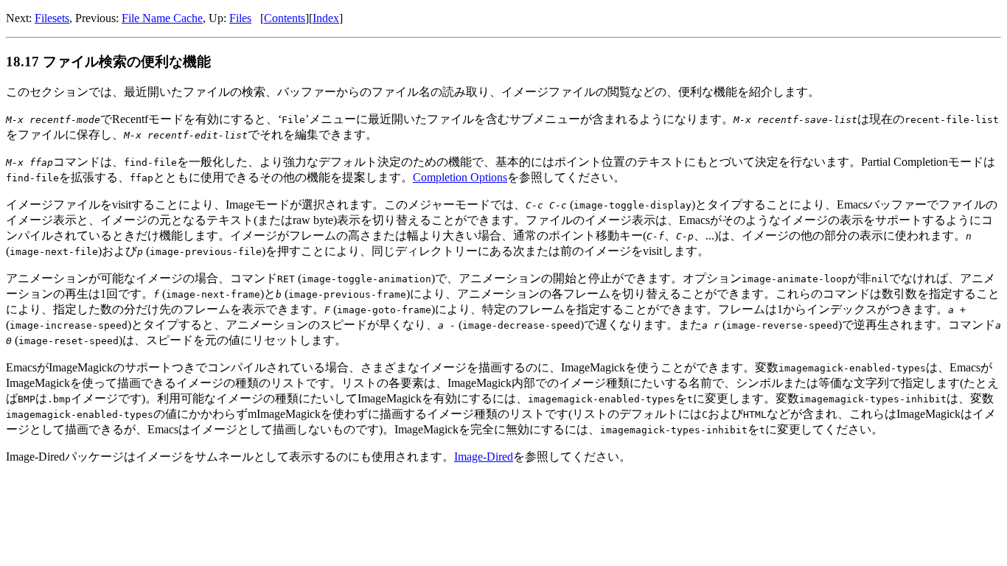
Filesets (52, 18)
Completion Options (460, 177)
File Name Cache (162, 18)
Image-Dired (483, 456)
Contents (284, 18)
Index (326, 18)
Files (240, 18)
